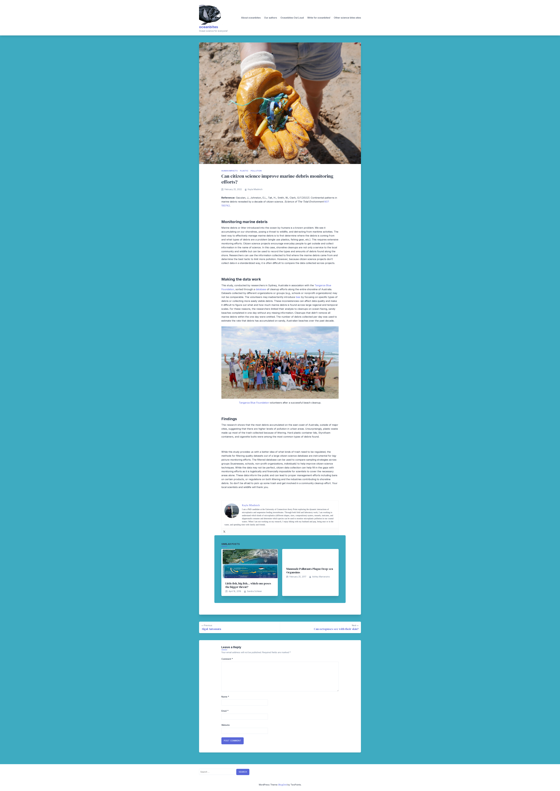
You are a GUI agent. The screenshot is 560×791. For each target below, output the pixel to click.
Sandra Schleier (254, 591)
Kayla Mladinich (255, 189)
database (261, 289)
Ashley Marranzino (321, 577)
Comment (227, 659)
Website (225, 725)
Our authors (270, 17)
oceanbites (208, 27)
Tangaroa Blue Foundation (254, 402)
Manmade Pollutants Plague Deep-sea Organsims (309, 570)
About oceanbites (251, 17)
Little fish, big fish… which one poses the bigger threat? (248, 585)
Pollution (256, 171)
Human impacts (229, 171)
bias (298, 297)
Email (225, 711)
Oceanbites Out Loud (292, 17)
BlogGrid (282, 784)
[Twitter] (224, 531)
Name (225, 696)
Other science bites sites (347, 17)
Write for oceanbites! (318, 17)
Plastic (244, 171)
